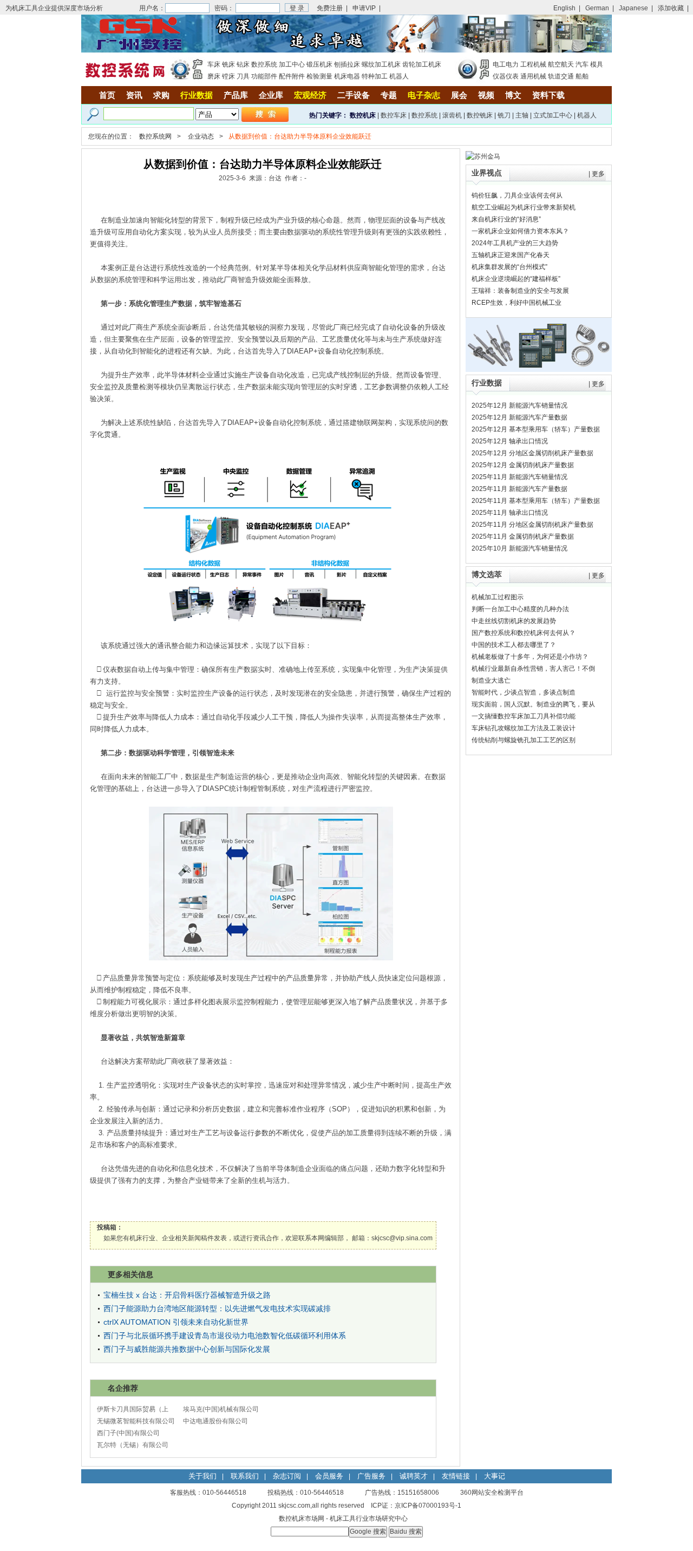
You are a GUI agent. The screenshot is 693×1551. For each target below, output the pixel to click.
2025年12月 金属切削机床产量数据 (523, 465)
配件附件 (292, 76)
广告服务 (371, 1476)
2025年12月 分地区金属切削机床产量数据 (532, 453)
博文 (513, 95)
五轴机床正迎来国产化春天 (511, 255)
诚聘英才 (414, 1476)
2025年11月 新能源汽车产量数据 (519, 489)
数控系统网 (155, 136)
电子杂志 (424, 95)
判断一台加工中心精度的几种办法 (520, 609)
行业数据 (196, 95)
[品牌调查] (539, 370)
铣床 (228, 64)
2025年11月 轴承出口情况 (510, 512)
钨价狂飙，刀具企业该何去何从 (517, 195)
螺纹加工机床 (381, 64)
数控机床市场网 (301, 1518)
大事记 (494, 1476)
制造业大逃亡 (491, 680)
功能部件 (264, 76)
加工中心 (292, 64)
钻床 (243, 64)
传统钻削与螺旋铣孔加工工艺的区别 (524, 740)
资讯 (134, 95)
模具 (596, 64)
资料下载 (548, 95)
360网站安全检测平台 (492, 1492)
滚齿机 (452, 115)
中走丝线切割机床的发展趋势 (514, 621)
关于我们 (202, 1476)
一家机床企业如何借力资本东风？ (520, 231)
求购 (161, 95)
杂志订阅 (287, 1476)
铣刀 (504, 115)
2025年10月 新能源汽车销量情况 (519, 548)
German (597, 8)
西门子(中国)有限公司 (128, 1433)
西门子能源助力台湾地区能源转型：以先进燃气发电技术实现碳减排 (217, 1308)
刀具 (243, 76)
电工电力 (506, 64)
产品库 (236, 95)
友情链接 (456, 1476)
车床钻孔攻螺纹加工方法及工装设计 (524, 728)
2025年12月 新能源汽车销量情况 (519, 405)
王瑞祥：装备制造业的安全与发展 (520, 291)
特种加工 (375, 76)
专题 (389, 95)
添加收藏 (671, 8)
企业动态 (201, 136)
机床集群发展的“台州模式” (509, 267)
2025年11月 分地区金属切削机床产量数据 (532, 524)
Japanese (633, 8)
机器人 (399, 76)
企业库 (271, 95)
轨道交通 (561, 76)
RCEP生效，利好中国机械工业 (516, 302)
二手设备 (353, 95)
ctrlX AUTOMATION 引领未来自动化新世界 (176, 1322)
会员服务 (329, 1476)
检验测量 (319, 76)
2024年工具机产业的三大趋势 (515, 243)
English (564, 8)
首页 (107, 95)
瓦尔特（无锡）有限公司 (132, 1445)
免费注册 (330, 8)
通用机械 (533, 76)
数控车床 (394, 115)
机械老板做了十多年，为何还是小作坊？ (530, 656)
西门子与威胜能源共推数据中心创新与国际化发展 (186, 1349)
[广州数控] (346, 50)
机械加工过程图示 (498, 597)
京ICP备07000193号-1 (428, 1505)
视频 (486, 95)
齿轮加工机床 (421, 64)
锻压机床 (319, 64)
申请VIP (364, 8)
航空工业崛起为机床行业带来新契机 (524, 207)
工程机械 (533, 64)
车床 (213, 64)
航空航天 (561, 64)
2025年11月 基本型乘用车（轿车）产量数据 (536, 501)
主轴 (521, 115)
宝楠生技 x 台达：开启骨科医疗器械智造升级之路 (187, 1295)
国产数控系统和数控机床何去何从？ (524, 633)
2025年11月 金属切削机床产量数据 (523, 536)
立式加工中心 (552, 115)
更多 (598, 174)
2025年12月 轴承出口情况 (510, 441)
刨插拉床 (347, 64)
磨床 (213, 76)
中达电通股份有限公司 (215, 1421)
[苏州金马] (483, 156)
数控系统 (264, 64)
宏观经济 (310, 95)
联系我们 (245, 1476)
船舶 (582, 76)
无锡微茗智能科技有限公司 (136, 1421)
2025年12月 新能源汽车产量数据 (519, 417)
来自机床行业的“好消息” (506, 219)
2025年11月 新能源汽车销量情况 (519, 477)
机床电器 (347, 76)
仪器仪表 (506, 76)
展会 (459, 95)
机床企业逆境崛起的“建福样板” (516, 279)
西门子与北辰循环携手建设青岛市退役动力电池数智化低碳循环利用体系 (224, 1335)
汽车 (582, 64)
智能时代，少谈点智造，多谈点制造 (524, 692)
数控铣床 (480, 115)
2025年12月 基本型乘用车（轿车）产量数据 (536, 429)
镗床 (228, 76)
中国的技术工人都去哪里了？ (514, 645)
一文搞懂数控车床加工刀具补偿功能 (524, 716)
